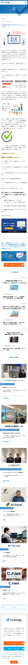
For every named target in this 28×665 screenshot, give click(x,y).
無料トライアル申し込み (14, 648)
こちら (9, 215)
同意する (14, 662)
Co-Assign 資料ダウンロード (14, 643)
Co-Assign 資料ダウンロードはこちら (14, 264)
